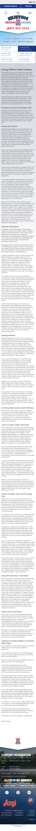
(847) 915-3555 (18, 28)
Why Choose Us (7, 813)
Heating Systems (18, 811)
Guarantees (31, 815)
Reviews (32, 811)
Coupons (32, 813)
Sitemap (32, 819)
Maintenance (19, 815)
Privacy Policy (18, 826)
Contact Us (8, 811)
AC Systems (19, 813)
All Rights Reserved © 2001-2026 (18, 825)
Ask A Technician (6, 815)
